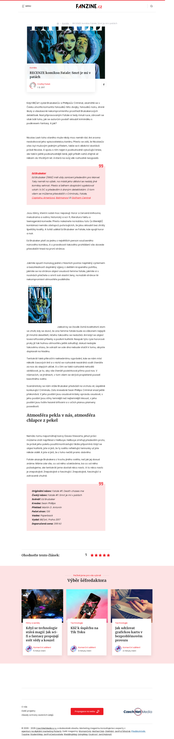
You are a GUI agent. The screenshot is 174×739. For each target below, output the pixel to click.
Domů (58, 23)
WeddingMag (70, 734)
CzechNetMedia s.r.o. (46, 728)
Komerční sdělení (42, 647)
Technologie (77, 622)
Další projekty (28, 710)
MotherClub (98, 731)
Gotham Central (81, 197)
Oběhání (109, 731)
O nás (24, 706)
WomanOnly (85, 731)
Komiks (65, 23)
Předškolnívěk (138, 731)
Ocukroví (93, 734)
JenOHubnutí (105, 734)
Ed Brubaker (39, 173)
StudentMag (36, 734)
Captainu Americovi (43, 197)
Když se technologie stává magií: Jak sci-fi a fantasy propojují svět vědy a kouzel (42, 634)
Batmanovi (62, 197)
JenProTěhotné (122, 731)
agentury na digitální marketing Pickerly (42, 731)
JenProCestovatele (53, 734)
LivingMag (83, 734)
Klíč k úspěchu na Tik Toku (84, 630)
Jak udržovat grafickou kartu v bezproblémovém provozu (129, 634)
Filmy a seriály (33, 622)
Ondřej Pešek (43, 84)
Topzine (25, 734)
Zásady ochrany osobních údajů (37, 715)
